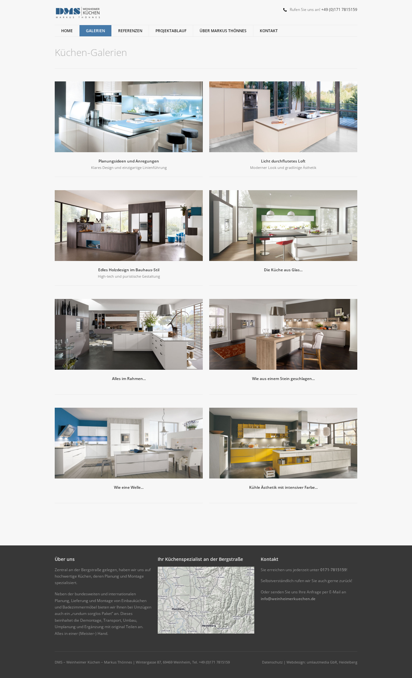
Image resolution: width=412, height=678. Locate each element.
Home (67, 30)
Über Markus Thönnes (223, 30)
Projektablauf (170, 30)
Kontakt (269, 30)
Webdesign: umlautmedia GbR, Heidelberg (321, 662)
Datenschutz (272, 662)
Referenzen (130, 30)
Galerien (95, 30)
